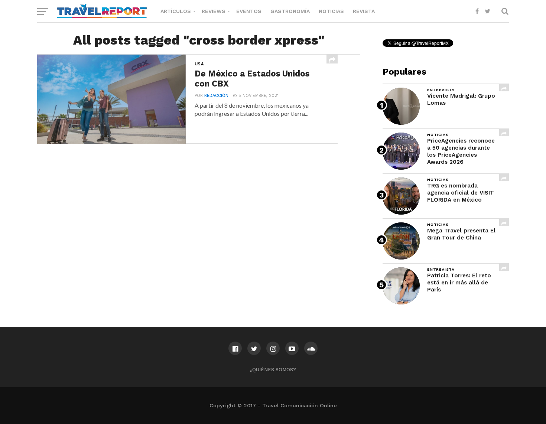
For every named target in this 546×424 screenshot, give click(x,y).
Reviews (213, 11)
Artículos (175, 11)
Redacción (216, 95)
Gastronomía (290, 11)
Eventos (248, 11)
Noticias (331, 11)
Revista (364, 11)
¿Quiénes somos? (273, 369)
